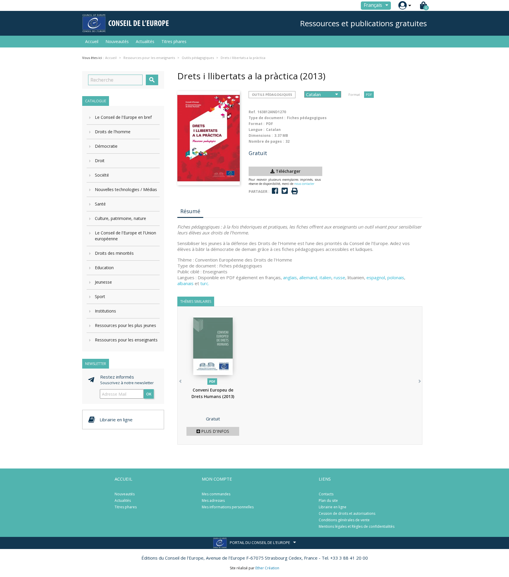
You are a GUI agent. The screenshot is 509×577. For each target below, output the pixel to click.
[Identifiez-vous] (402, 5)
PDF (369, 94)
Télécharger (287, 171)
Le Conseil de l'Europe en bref (123, 117)
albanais (185, 283)
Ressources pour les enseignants (126, 340)
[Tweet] (285, 191)
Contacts (326, 494)
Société (102, 175)
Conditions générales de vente (344, 519)
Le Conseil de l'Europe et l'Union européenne (125, 235)
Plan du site (328, 500)
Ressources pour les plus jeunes (125, 325)
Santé (100, 204)
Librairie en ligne (332, 506)
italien (325, 277)
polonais (395, 277)
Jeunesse (103, 282)
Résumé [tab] (190, 211)
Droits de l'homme (112, 131)
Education (104, 267)
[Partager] (275, 191)
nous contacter (304, 184)
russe (339, 277)
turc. (204, 283)
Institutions (105, 311)
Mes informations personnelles (228, 506)
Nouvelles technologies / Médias (126, 189)
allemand (308, 277)
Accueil (91, 41)
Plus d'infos (214, 431)
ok (148, 394)
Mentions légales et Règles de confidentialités (356, 526)
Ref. (252, 111)
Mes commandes (216, 494)
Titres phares (173, 41)
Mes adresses (213, 500)
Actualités (145, 41)
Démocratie (106, 146)
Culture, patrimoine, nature (120, 218)
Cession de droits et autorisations (347, 513)
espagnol (375, 277)
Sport (100, 296)
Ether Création (267, 568)
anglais (290, 277)
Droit (100, 160)
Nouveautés (117, 41)
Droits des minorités (114, 253)
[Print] (294, 191)
